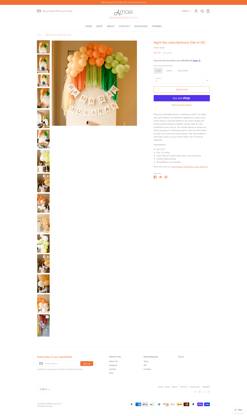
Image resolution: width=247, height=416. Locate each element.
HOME (88, 26)
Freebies (147, 369)
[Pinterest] (207, 391)
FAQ (111, 373)
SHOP (99, 26)
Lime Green (183, 70)
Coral (158, 70)
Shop (146, 361)
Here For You (115, 356)
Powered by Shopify (45, 406)
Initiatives (113, 365)
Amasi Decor (159, 47)
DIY (145, 365)
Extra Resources (151, 356)
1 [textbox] (156, 81)
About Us (113, 361)
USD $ (185, 11)
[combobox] (182, 79)
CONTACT (124, 26)
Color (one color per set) (163, 66)
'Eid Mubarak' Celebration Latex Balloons (189, 166)
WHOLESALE (141, 26)
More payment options (182, 104)
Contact (112, 369)
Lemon (169, 70)
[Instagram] (203, 391)
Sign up (86, 363)
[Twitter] (194, 391)
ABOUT (111, 26)
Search (181, 356)
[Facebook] (199, 391)
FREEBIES (157, 26)
